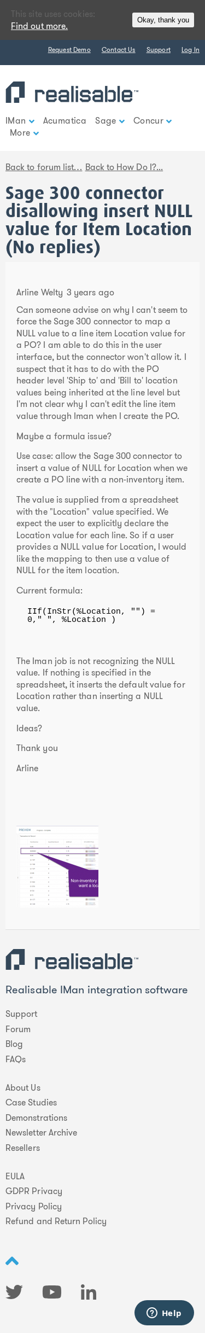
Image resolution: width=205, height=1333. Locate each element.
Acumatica (65, 120)
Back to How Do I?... (124, 167)
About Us (22, 1088)
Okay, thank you (163, 20)
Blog (14, 1044)
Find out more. (39, 26)
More (20, 132)
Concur (148, 120)
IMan (15, 120)
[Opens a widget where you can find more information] (164, 1314)
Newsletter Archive (41, 1133)
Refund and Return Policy (56, 1221)
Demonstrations (36, 1118)
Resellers (22, 1148)
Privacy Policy (33, 1207)
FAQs (15, 1059)
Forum (18, 1029)
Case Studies (31, 1103)
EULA (15, 1177)
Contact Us (119, 49)
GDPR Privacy (33, 1191)
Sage (105, 120)
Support (159, 49)
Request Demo (69, 49)
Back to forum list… (44, 167)
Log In (190, 49)
